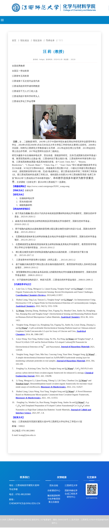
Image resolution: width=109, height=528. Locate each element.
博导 (61, 40)
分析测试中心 (53, 490)
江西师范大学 (71, 485)
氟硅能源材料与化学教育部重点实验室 (53, 496)
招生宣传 (37, 40)
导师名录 (50, 40)
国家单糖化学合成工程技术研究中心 (71, 491)
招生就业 (24, 40)
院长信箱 (54, 485)
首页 (14, 40)
